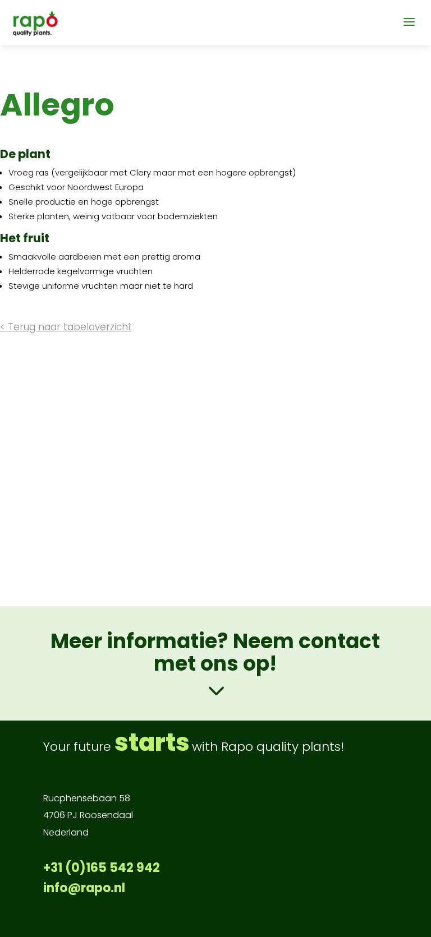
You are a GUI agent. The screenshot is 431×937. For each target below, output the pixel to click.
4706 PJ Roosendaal (88, 815)
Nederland (66, 832)
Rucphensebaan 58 (86, 798)
